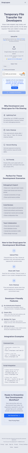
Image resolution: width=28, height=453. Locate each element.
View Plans (14, 87)
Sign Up (11, 444)
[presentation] (14, 53)
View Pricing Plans (14, 420)
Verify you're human (9, 69)
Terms (18, 39)
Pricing (2, 444)
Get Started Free (13, 415)
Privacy (16, 444)
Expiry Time (14, 64)
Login (6, 444)
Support (16, 447)
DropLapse (6, 2)
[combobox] (5, 66)
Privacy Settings (23, 444)
